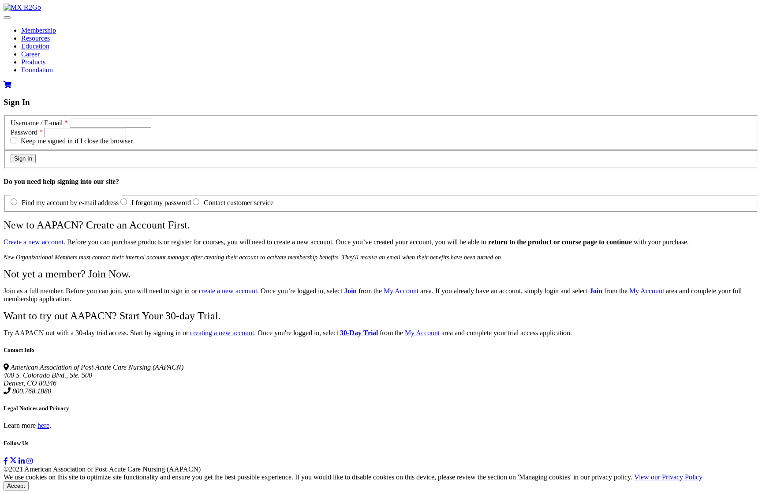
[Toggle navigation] (7, 17)
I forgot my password (161, 202)
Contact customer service (238, 202)
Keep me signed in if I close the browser (77, 141)
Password (24, 132)
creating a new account (222, 333)
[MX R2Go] (22, 7)
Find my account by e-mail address (70, 202)
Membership (38, 30)
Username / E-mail (37, 123)
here (43, 425)
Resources (35, 38)
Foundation (37, 70)
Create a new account (34, 242)
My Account (401, 291)
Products (33, 62)
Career (30, 54)
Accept (16, 486)
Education (35, 46)
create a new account (228, 291)
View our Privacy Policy (668, 477)
